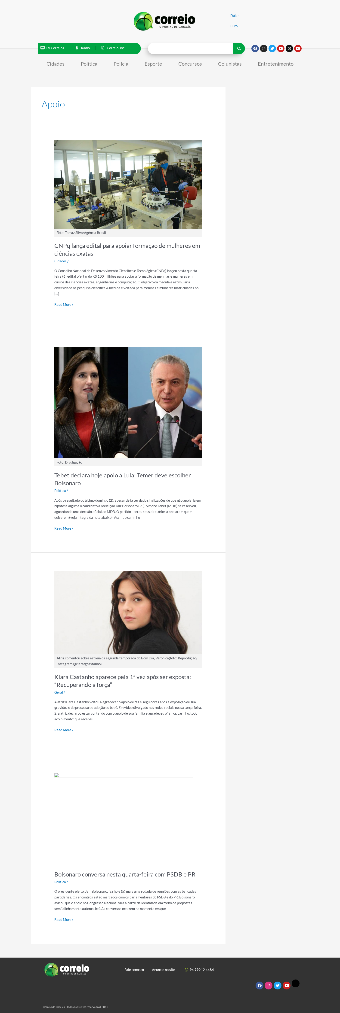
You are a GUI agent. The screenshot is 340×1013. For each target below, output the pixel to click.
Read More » (64, 304)
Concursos (190, 64)
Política (89, 64)
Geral (58, 692)
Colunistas (230, 64)
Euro (234, 26)
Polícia (121, 64)
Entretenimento (276, 64)
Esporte (153, 64)
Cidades (55, 64)
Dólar (234, 15)
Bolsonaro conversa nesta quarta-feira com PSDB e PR (124, 874)
